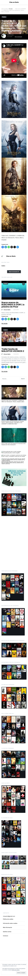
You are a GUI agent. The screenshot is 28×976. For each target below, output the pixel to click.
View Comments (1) (14, 271)
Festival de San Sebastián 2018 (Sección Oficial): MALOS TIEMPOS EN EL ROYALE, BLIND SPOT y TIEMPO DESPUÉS (12, 462)
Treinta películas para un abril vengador (10, 452)
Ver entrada (4, 323)
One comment (18, 36)
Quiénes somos (7, 931)
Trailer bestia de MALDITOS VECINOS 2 (12, 350)
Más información (7, 927)
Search (23, 378)
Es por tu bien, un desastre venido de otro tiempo (13, 456)
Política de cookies (15, 969)
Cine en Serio (14, 2)
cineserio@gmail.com (9, 916)
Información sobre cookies (10, 923)
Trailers (4, 17)
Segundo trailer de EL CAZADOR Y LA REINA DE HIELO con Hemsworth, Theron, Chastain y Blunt (12, 401)
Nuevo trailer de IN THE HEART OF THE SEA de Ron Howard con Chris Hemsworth (13, 444)
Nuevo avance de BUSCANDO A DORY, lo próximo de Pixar (12, 304)
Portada (10, 8)
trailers (3, 265)
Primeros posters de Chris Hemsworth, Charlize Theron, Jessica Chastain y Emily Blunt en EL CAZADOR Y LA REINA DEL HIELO (12, 422)
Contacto (5, 935)
